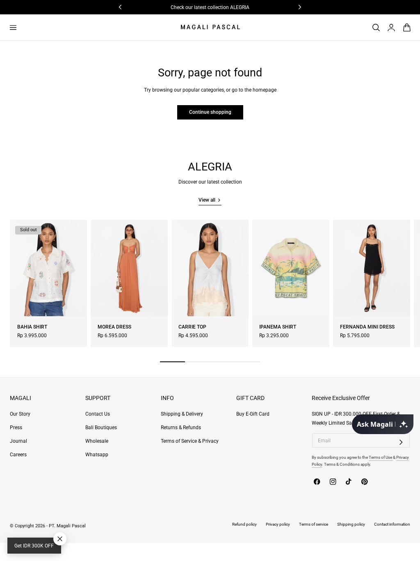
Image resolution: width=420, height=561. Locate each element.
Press (16, 427)
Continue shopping (210, 112)
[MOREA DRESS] (129, 268)
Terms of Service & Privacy (190, 441)
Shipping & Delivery (182, 414)
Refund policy (244, 524)
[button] (13, 27)
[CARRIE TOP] (210, 268)
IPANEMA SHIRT (277, 327)
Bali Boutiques (101, 427)
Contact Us (97, 414)
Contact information (392, 524)
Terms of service (313, 524)
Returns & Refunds (181, 427)
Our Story (20, 414)
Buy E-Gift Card (252, 414)
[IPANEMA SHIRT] (290, 268)
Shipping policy (351, 524)
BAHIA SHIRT (32, 327)
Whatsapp (96, 455)
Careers (18, 455)
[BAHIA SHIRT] (48, 268)
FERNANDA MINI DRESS (367, 327)
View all (207, 200)
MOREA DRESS (114, 327)
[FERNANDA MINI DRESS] (371, 268)
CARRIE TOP (192, 327)
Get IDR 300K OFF (34, 546)
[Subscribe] (401, 442)
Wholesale (96, 441)
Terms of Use (381, 457)
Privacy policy (278, 524)
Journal (18, 441)
